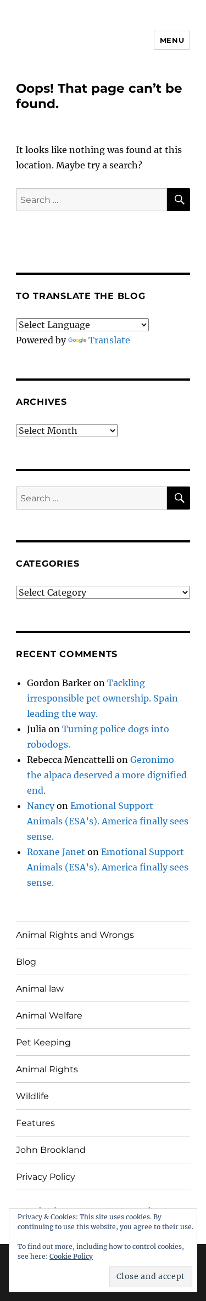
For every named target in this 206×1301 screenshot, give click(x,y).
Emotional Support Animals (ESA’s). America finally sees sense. (107, 821)
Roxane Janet (56, 851)
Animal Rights (47, 1069)
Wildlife (32, 1096)
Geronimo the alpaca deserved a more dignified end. (107, 775)
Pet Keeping (43, 1042)
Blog (26, 962)
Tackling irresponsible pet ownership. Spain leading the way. (102, 698)
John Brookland (51, 1150)
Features (35, 1123)
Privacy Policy (45, 1177)
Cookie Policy (71, 1256)
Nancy (40, 805)
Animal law (40, 988)
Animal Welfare (49, 1015)
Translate (109, 340)
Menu (172, 40)
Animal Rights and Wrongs (75, 935)
